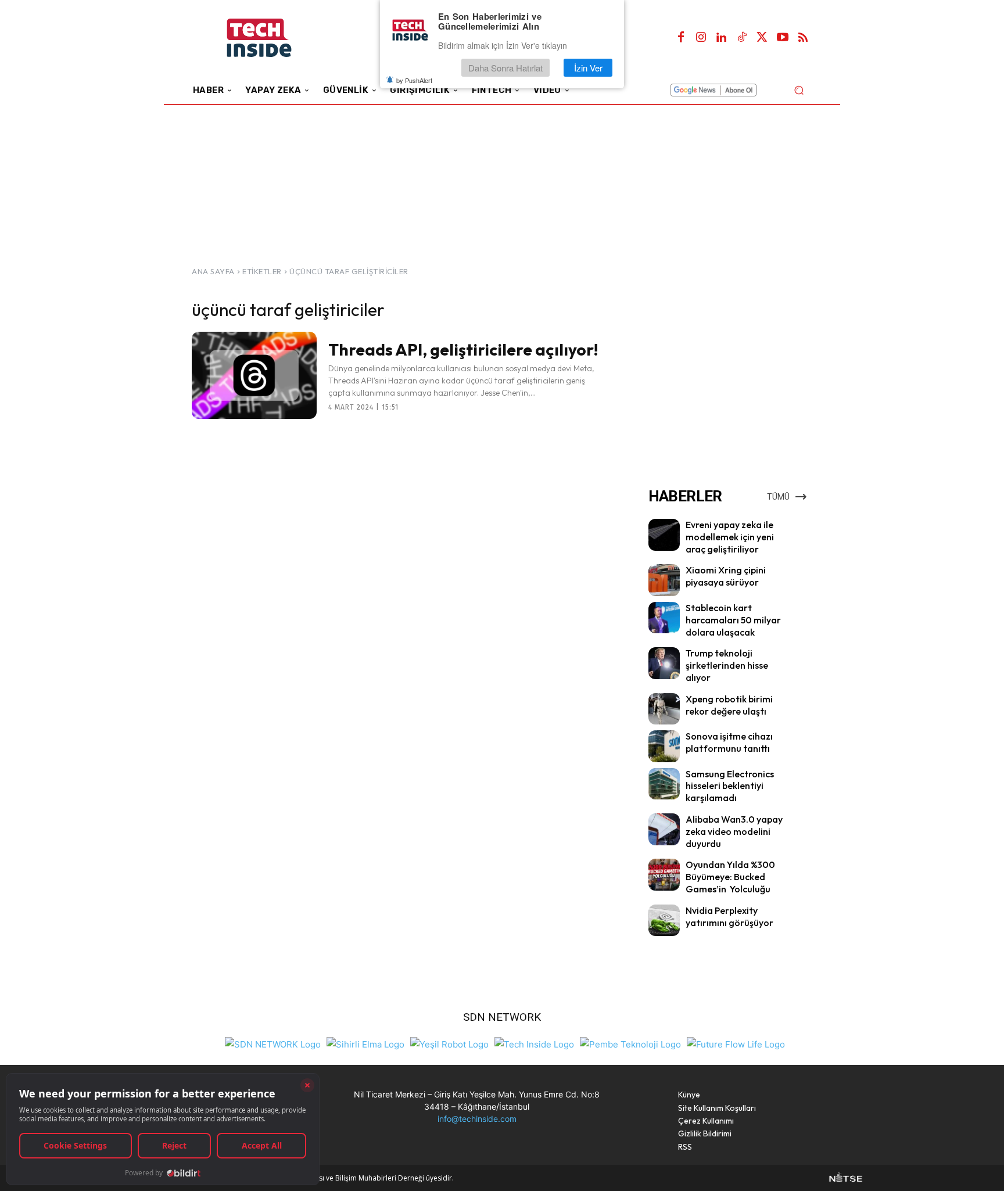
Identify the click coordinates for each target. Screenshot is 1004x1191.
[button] (798, 89)
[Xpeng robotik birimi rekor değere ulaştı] (664, 708)
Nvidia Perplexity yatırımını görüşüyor (729, 916)
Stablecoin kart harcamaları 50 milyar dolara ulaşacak (733, 620)
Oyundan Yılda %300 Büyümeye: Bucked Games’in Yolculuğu (730, 877)
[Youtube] (782, 37)
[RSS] (803, 37)
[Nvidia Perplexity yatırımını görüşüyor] (664, 920)
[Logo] (275, 38)
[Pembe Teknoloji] (630, 1043)
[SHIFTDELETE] (273, 1043)
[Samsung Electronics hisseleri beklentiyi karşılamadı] (664, 783)
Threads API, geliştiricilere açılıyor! (463, 349)
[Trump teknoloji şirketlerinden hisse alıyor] (664, 663)
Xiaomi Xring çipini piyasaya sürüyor (726, 576)
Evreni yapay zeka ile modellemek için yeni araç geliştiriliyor (730, 537)
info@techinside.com (477, 1119)
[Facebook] (681, 37)
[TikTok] (742, 37)
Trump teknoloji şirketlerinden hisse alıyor (727, 665)
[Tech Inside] (534, 1043)
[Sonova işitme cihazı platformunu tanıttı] (664, 746)
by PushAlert (414, 80)
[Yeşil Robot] (449, 1043)
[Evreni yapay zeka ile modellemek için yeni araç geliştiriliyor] (664, 534)
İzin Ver (588, 68)
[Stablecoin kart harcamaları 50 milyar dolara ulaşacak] (664, 617)
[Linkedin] (721, 37)
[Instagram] (701, 37)
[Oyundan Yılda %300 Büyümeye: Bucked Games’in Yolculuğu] (664, 874)
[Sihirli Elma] (365, 1043)
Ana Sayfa (213, 271)
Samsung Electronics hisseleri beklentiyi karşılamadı (730, 786)
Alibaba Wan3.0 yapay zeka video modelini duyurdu (734, 831)
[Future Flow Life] (736, 1043)
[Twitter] (762, 37)
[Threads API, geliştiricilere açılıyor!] (254, 375)
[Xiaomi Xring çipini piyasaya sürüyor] (664, 580)
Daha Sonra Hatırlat (505, 68)
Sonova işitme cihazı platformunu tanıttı (729, 742)
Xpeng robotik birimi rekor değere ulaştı (729, 705)
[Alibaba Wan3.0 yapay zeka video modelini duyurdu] (664, 829)
